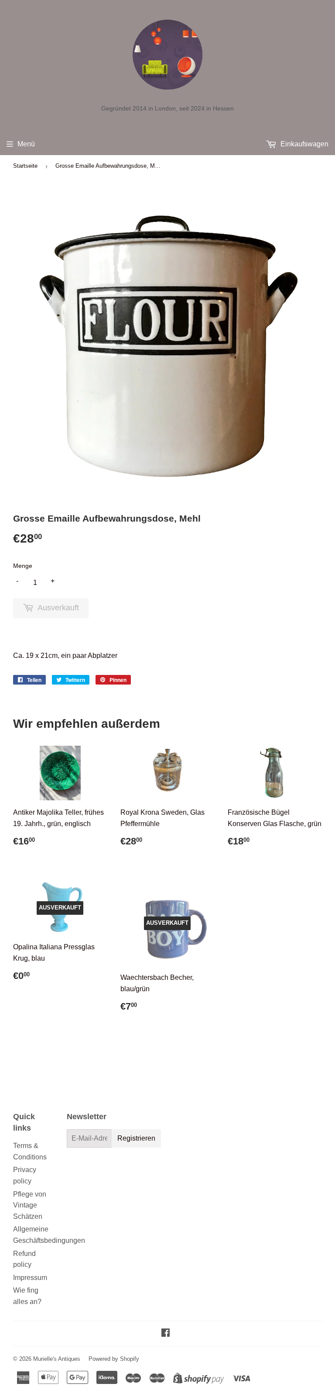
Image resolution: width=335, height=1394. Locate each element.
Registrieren (136, 1138)
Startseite (25, 166)
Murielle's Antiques (56, 1359)
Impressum (30, 1277)
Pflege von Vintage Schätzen (29, 1205)
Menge (22, 565)
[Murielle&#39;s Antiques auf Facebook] (165, 1333)
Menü (26, 144)
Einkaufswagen (303, 144)
